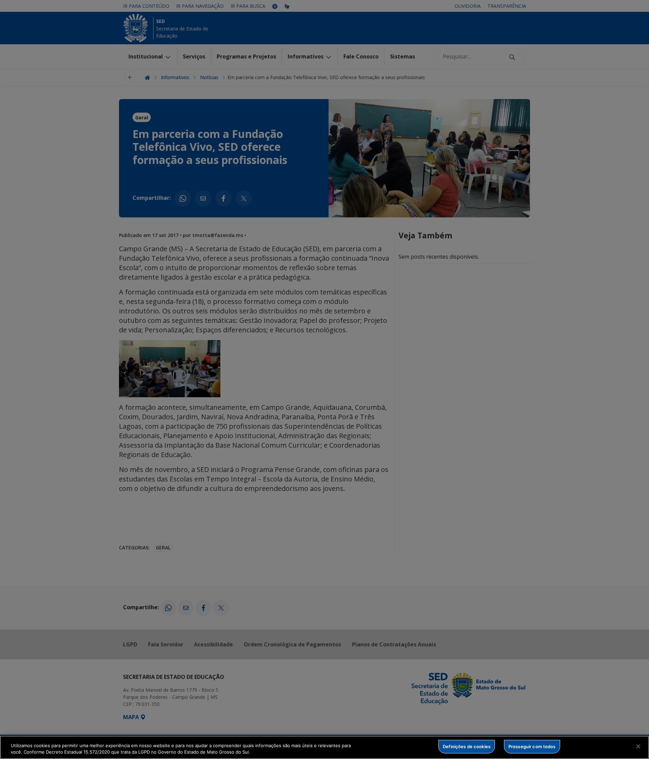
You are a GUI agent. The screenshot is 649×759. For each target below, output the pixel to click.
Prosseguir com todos (532, 746)
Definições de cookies (466, 746)
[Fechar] (638, 746)
